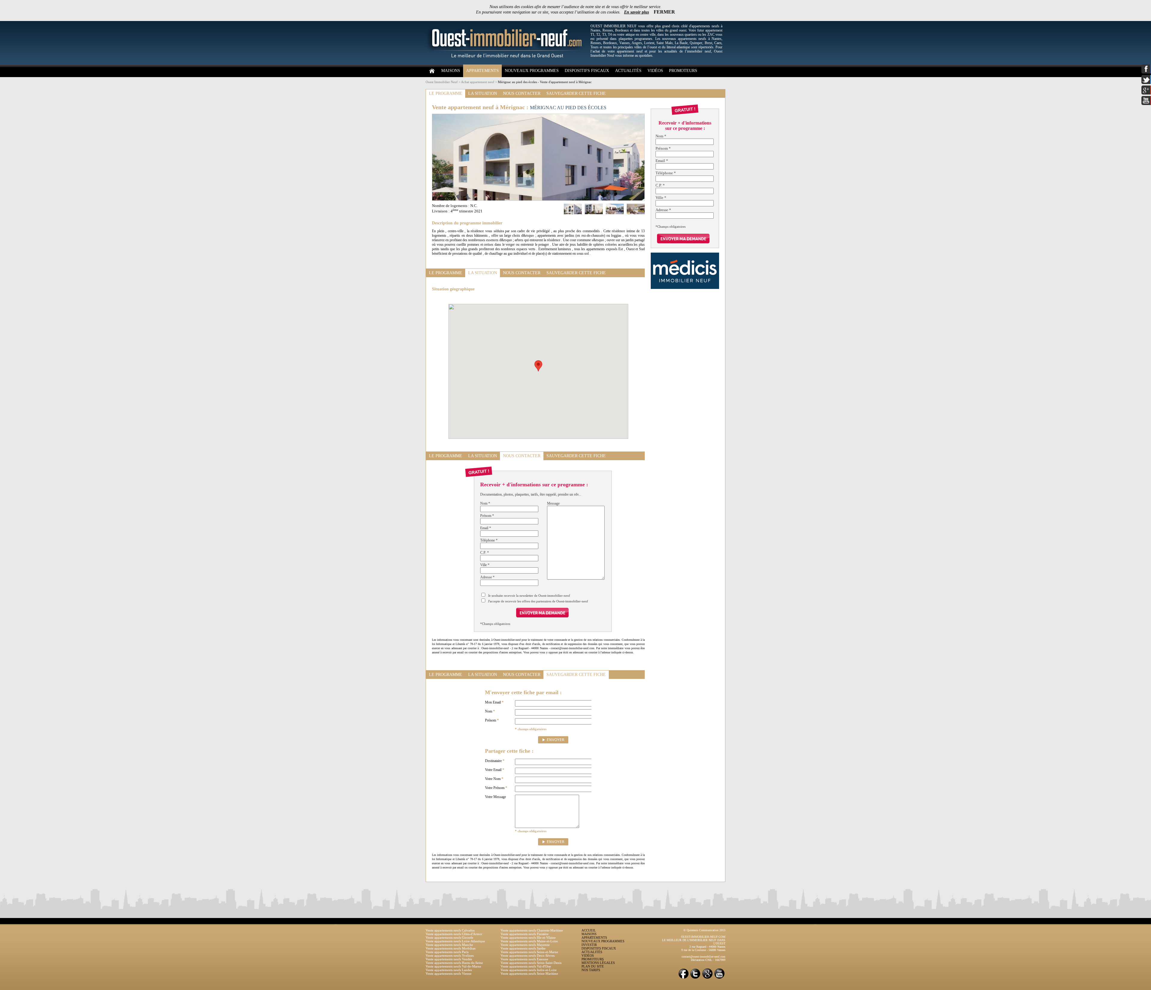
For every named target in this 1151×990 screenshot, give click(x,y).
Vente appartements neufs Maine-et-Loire (529, 941)
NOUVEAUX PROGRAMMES (532, 70)
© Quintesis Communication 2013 (704, 930)
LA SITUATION (482, 93)
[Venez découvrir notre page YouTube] (719, 978)
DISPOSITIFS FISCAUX (587, 70)
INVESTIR (589, 944)
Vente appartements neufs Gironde (449, 937)
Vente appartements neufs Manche (449, 944)
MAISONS (450, 70)
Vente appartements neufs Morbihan (451, 948)
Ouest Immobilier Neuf (442, 82)
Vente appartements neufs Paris (447, 952)
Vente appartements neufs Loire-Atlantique (455, 941)
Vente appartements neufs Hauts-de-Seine (454, 962)
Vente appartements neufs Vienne (448, 973)
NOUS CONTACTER (521, 93)
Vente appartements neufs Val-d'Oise (526, 966)
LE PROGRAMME (445, 93)
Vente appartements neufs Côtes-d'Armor (454, 934)
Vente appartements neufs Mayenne (525, 944)
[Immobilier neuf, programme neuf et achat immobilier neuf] (506, 63)
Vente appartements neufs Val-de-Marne (453, 966)
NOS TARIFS (590, 970)
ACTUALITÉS (628, 70)
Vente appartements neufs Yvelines (450, 955)
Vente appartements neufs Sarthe (523, 948)
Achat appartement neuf (477, 82)
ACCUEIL (588, 930)
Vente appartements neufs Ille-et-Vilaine (528, 937)
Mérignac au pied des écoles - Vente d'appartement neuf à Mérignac (545, 82)
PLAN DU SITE (592, 966)
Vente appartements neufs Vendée (449, 959)
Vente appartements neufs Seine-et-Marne (529, 952)
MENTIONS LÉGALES (598, 962)
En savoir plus (636, 12)
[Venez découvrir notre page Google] (707, 978)
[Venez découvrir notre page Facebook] (683, 978)
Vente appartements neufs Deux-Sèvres (528, 955)
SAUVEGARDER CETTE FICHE (576, 93)
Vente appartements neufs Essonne (524, 959)
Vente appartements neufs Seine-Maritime (529, 973)
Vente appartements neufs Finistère (525, 934)
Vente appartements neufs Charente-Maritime (532, 930)
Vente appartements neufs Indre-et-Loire (529, 970)
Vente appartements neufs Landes (449, 970)
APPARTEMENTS (482, 70)
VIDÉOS (655, 70)
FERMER (664, 11)
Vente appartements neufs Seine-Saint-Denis (531, 962)
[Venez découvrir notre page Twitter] (695, 978)
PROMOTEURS (683, 70)
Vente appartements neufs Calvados (450, 930)
